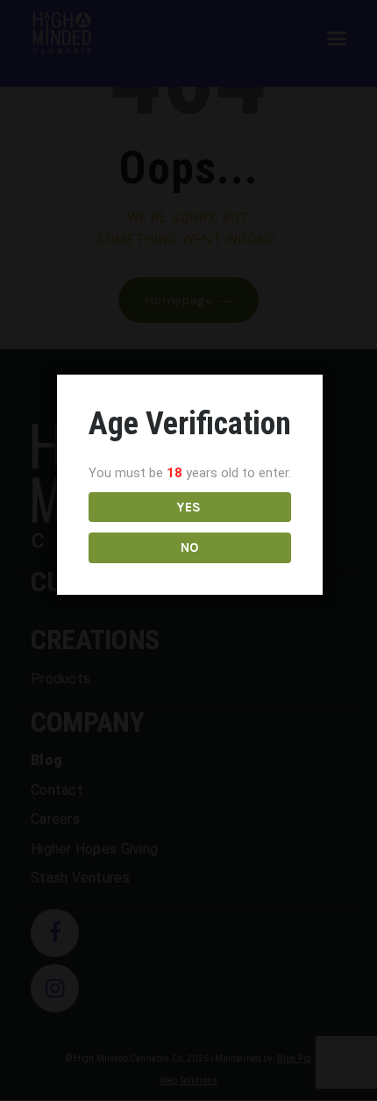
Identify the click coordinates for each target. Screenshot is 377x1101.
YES (189, 507)
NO (190, 547)
